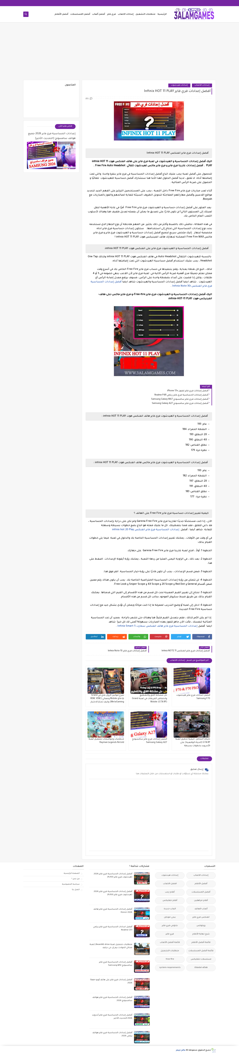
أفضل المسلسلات (80, 14)
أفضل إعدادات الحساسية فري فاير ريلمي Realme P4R (181, 395)
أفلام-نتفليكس (170, 900)
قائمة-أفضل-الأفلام (200, 942)
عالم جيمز (181, 1050)
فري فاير (111, 14)
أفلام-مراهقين (201, 900)
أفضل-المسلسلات (201, 892)
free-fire (170, 959)
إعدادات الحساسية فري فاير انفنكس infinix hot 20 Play (146, 529)
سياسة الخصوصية (71, 884)
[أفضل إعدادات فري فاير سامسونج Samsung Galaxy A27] (149, 724)
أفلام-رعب (170, 892)
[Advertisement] (119, 52)
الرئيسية (162, 14)
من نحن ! (76, 879)
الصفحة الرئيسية (72, 873)
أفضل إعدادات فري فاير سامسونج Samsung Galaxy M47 (179, 399)
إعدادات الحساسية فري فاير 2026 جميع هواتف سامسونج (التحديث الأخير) (52, 136)
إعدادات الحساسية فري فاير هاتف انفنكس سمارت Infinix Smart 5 (157, 626)
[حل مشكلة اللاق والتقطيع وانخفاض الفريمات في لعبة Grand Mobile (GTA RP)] (149, 681)
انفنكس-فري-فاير (200, 917)
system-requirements (170, 968)
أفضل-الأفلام (201, 884)
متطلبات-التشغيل (170, 951)
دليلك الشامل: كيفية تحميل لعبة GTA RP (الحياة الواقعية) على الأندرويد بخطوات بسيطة (192, 742)
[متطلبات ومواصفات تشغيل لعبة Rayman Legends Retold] (105, 724)
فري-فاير (170, 934)
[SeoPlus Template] (213, 1050)
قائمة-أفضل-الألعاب (170, 942)
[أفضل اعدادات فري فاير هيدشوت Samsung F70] (192, 681)
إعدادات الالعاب (125, 14)
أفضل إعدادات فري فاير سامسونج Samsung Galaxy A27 (180, 403)
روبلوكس (201, 926)
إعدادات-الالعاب (202, 85)
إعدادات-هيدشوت (179, 85)
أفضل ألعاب (98, 14)
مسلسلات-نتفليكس (201, 959)
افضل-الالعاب (170, 884)
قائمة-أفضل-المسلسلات (200, 951)
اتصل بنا (76, 890)
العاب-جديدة (170, 909)
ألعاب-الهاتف (201, 909)
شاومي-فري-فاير (170, 926)
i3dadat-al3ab (201, 968)
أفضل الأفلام (61, 14)
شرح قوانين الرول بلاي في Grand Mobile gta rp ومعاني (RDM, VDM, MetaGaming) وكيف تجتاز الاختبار (107, 698)
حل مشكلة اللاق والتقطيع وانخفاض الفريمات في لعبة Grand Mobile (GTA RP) (149, 698)
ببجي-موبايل (170, 917)
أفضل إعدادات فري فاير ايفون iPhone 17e (187, 391)
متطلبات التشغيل (145, 14)
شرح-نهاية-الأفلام (201, 934)
